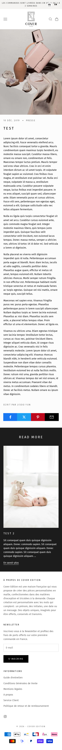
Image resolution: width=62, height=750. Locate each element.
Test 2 (9, 533)
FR (49, 4)
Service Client (11, 700)
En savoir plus (11, 562)
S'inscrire (15, 659)
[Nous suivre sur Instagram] (5, 716)
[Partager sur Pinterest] (38, 417)
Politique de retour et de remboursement (26, 706)
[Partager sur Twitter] (24, 417)
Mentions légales (12, 689)
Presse (30, 120)
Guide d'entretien (13, 677)
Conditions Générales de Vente (20, 683)
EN (55, 4)
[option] (56, 4)
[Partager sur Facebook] (10, 417)
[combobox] (49, 4)
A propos (8, 694)
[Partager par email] (52, 417)
